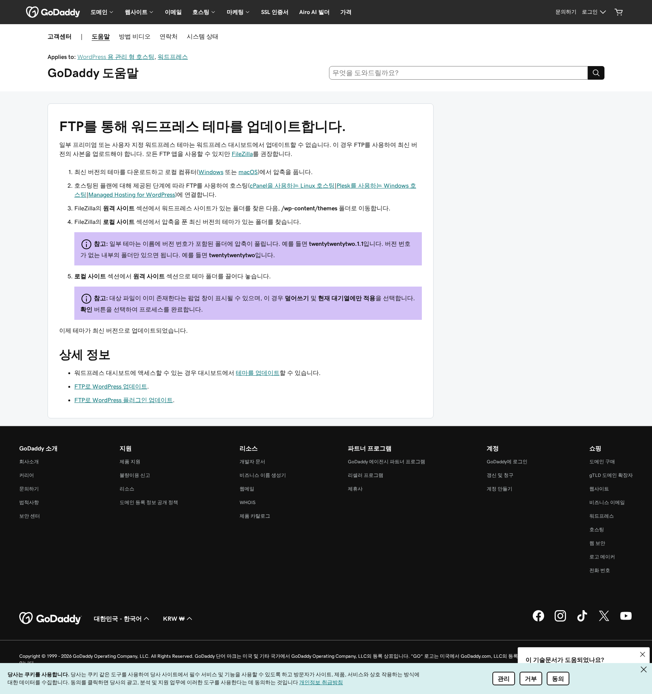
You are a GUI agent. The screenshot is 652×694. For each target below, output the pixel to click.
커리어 (26, 475)
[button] (642, 654)
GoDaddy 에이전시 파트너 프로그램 (386, 461)
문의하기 (29, 488)
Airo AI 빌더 (314, 12)
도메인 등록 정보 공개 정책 (149, 502)
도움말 (101, 36)
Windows (210, 172)
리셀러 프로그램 (365, 475)
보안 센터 (29, 516)
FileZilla (242, 154)
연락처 (169, 36)
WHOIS (247, 502)
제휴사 (355, 488)
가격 (346, 12)
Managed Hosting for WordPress (131, 194)
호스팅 (596, 529)
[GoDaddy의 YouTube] (626, 620)
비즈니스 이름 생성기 (263, 475)
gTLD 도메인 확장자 (611, 475)
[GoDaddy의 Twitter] (604, 620)
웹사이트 (599, 488)
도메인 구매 (602, 461)
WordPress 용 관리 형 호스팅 (115, 57)
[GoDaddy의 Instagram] (560, 620)
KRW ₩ (174, 618)
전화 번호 (599, 570)
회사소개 (29, 461)
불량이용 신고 (135, 475)
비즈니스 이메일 (607, 502)
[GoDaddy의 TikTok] (582, 620)
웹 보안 (597, 543)
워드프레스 (173, 57)
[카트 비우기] (619, 12)
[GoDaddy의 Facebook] (538, 620)
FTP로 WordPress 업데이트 (110, 386)
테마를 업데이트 (258, 373)
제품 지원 (130, 461)
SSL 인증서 (275, 12)
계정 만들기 (499, 488)
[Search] (596, 73)
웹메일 (247, 488)
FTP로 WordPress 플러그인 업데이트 (123, 400)
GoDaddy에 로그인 (507, 461)
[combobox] (458, 72)
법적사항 (29, 502)
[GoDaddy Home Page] (50, 618)
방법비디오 (135, 36)
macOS (248, 172)
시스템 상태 (202, 36)
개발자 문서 (252, 461)
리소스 (127, 488)
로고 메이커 (602, 556)
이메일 (173, 12)
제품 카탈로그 (255, 516)
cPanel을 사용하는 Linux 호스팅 (292, 185)
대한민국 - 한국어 (118, 618)
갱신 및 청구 (500, 475)
